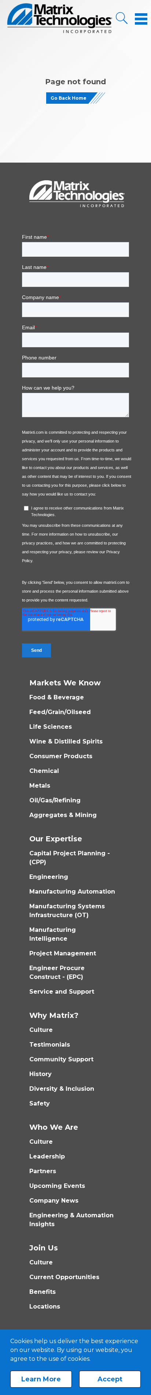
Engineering (48, 876)
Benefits (42, 1291)
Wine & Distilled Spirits (66, 741)
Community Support (61, 1059)
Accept (109, 1379)
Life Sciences (50, 726)
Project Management (62, 953)
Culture (41, 1029)
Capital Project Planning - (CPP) (69, 858)
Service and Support (61, 991)
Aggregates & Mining (63, 815)
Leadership (47, 1156)
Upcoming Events (57, 1185)
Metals (39, 785)
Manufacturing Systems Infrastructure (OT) (67, 911)
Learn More (41, 1379)
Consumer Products (60, 756)
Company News (53, 1200)
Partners (42, 1171)
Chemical (44, 770)
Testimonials (49, 1044)
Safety (39, 1103)
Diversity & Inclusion (61, 1088)
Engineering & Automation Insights (71, 1220)
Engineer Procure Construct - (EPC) (57, 972)
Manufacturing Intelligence (52, 934)
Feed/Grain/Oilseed (60, 712)
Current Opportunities (64, 1277)
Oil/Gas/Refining (55, 800)
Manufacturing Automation (72, 891)
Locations (44, 1306)
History (40, 1074)
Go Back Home (68, 98)
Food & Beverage (56, 697)
